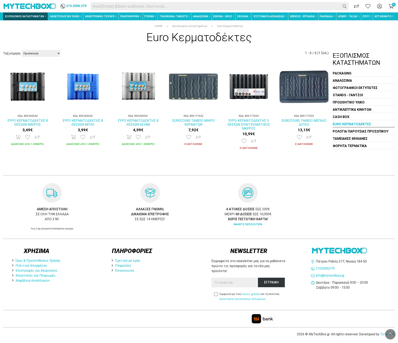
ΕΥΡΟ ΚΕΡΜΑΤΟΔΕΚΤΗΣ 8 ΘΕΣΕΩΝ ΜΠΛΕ (83, 122)
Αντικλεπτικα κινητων (352, 110)
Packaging (342, 73)
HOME (159, 26)
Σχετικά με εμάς (127, 261)
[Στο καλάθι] (18, 137)
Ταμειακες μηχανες (350, 139)
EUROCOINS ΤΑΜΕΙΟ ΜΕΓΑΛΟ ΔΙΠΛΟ (304, 122)
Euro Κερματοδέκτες (230, 26)
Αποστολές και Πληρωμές (36, 275)
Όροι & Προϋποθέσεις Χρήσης (38, 261)
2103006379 (325, 268)
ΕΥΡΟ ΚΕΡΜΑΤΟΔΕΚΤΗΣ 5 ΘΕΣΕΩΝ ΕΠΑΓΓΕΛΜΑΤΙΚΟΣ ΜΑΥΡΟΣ (249, 124)
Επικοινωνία (124, 270)
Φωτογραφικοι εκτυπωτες (355, 88)
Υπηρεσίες (123, 266)
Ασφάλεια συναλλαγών (33, 280)
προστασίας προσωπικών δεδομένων (242, 298)
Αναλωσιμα (342, 81)
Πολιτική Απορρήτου (31, 266)
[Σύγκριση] (356, 6)
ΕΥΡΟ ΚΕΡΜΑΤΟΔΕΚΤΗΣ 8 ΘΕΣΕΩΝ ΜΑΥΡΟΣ (27, 122)
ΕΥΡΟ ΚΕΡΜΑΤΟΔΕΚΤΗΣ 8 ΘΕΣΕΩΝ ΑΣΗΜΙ (138, 122)
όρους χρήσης (251, 294)
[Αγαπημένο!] (27, 137)
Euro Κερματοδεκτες (352, 124)
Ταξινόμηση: (12, 53)
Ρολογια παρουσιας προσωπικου (360, 131)
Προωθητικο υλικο (349, 102)
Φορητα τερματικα (350, 146)
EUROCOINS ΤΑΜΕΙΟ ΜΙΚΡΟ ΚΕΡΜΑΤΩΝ (193, 122)
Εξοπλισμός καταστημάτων (189, 26)
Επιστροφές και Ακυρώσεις (36, 270)
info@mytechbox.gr (330, 275)
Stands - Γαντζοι (348, 95)
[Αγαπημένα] (368, 6)
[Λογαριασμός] (379, 6)
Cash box (341, 117)
